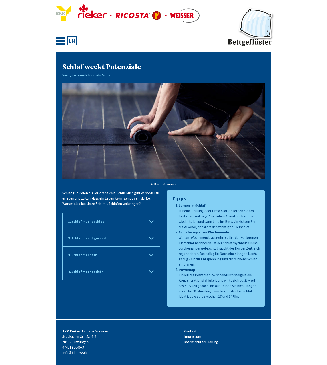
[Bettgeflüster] (251, 27)
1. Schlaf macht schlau (86, 221)
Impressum (192, 336)
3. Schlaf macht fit (83, 255)
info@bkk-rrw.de (74, 352)
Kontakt (190, 331)
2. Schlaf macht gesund (87, 238)
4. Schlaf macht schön (85, 271)
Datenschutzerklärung (201, 342)
